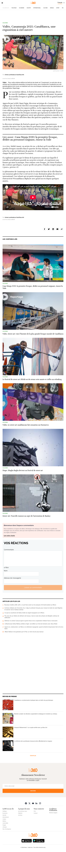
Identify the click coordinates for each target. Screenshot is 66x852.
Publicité (20, 813)
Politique (14, 7)
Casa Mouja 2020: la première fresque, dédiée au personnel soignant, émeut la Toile (30, 138)
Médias (52, 7)
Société (29, 7)
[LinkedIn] (36, 803)
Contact (35, 813)
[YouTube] (33, 803)
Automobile (5, 823)
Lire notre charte (9, 535)
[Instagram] (40, 803)
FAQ (35, 811)
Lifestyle (5, 827)
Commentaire (9, 550)
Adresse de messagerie (12, 578)
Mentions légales (53, 812)
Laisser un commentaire (33, 587)
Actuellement (6, 7)
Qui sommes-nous (22, 811)
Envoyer (33, 790)
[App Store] (26, 840)
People (4, 825)
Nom (5, 571)
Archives (20, 815)
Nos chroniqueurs (7, 829)
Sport (57, 7)
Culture (45, 7)
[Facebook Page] (26, 803)
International (37, 7)
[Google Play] (38, 840)
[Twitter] (29, 803)
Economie (21, 7)
